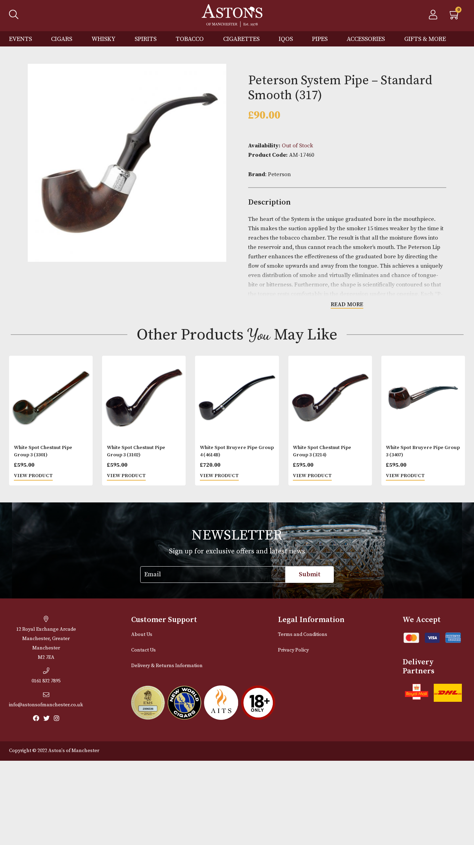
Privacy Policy (293, 650)
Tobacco (190, 39)
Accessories (366, 39)
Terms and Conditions (302, 634)
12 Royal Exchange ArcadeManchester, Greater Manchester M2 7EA (46, 643)
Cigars (61, 39)
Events (20, 39)
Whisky (104, 39)
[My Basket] (455, 17)
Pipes (320, 39)
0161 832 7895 (46, 681)
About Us (141, 634)
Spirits (145, 39)
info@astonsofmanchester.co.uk (46, 705)
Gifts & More (425, 39)
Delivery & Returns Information (167, 666)
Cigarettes (241, 39)
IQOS (286, 39)
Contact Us (143, 650)
